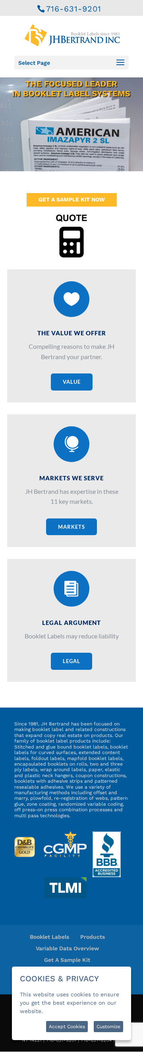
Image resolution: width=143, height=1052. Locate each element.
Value (72, 382)
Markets (71, 527)
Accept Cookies (67, 1026)
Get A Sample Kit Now (72, 199)
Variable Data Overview (67, 948)
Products (92, 937)
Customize (108, 1026)
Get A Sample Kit (67, 960)
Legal (71, 661)
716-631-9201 (73, 9)
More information (69, 1011)
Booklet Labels (49, 937)
